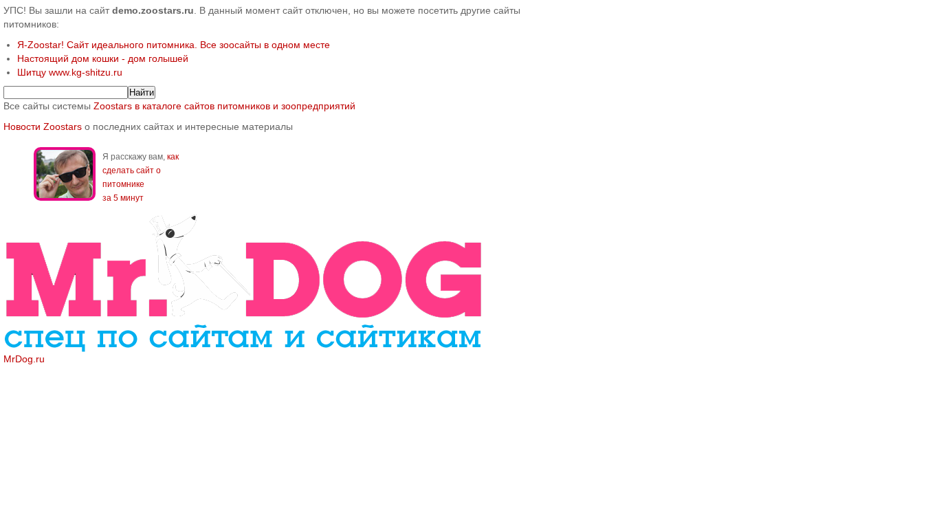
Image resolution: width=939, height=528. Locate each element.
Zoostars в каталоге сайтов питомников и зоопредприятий (224, 105)
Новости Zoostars (42, 126)
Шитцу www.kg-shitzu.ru (69, 72)
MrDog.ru (24, 358)
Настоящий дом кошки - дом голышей (102, 58)
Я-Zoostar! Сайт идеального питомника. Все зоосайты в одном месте (173, 44)
